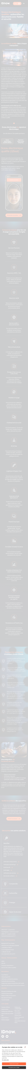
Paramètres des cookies (14, 1067)
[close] (25, 1047)
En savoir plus (5, 1060)
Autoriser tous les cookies (14, 1063)
